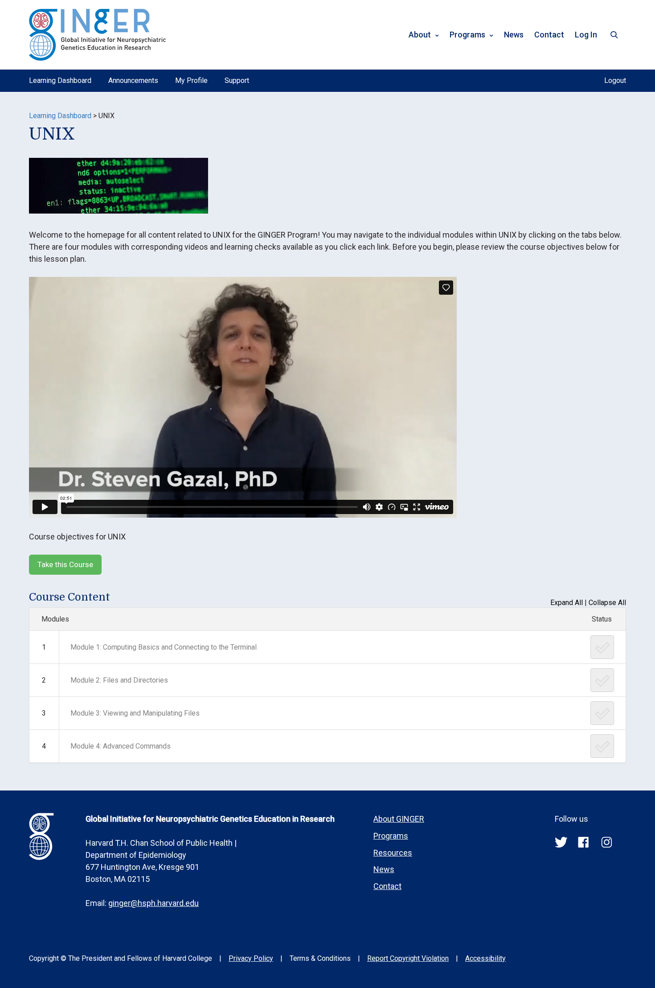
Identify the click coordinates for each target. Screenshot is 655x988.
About (420, 34)
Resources (392, 852)
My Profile (191, 80)
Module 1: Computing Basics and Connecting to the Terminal (163, 647)
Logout (615, 80)
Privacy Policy (251, 958)
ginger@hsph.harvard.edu (153, 903)
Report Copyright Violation (408, 958)
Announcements (133, 80)
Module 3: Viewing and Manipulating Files (135, 713)
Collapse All (607, 602)
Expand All (566, 602)
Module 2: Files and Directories (119, 680)
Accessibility (485, 958)
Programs (467, 34)
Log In (586, 34)
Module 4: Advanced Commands (120, 746)
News (514, 34)
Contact (549, 34)
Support (237, 80)
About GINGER (398, 818)
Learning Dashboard (60, 80)
